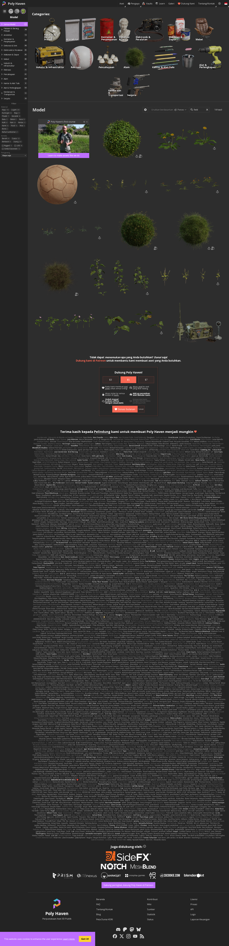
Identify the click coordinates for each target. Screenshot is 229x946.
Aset (122, 3)
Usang (17, 141)
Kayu (5, 110)
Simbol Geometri (12, 149)
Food (14, 125)
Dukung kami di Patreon (91, 360)
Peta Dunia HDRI (104, 919)
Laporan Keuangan (200, 919)
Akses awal (137, 386)
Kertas (21, 122)
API (192, 909)
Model (38, 110)
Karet (5, 125)
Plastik (5, 116)
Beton (13, 119)
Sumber (151, 909)
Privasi (193, 904)
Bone (5, 129)
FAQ (98, 904)
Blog (98, 914)
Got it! (85, 938)
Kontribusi (152, 899)
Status (150, 919)
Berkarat (6, 141)
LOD (19, 145)
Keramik (16, 116)
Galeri (171, 3)
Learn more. (69, 939)
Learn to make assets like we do (64, 155)
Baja (17, 113)
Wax (22, 125)
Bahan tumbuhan (10, 132)
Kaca (22, 119)
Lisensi (193, 899)
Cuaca (16, 138)
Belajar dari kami (140, 399)
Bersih (5, 138)
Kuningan (7, 113)
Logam (15, 110)
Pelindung (102, 431)
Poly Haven (16, 3)
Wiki (149, 904)
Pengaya (135, 3)
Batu (5, 119)
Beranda (100, 899)
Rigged (8, 145)
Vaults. (116, 395)
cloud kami (118, 403)
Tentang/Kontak (206, 3)
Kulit (5, 122)
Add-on (136, 393)
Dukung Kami (188, 3)
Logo (193, 914)
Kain (13, 122)
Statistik (151, 914)
